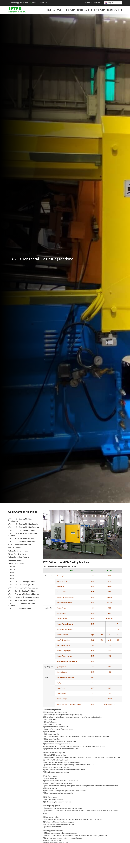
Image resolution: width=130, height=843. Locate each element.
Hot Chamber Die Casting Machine (108, 10)
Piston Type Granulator (17, 554)
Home (49, 10)
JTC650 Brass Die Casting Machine (22, 585)
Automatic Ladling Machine (18, 557)
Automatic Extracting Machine (19, 551)
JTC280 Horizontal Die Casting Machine (23, 597)
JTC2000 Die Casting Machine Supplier (23, 524)
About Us (57, 10)
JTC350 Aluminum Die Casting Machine (23, 594)
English (110, 3)
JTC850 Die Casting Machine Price (21, 542)
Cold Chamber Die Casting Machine (77, 10)
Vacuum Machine (14, 548)
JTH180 (11, 566)
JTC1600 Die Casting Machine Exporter (23, 527)
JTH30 (11, 579)
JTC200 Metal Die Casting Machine (21, 600)
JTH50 (11, 576)
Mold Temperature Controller (19, 545)
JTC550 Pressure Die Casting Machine (23, 588)
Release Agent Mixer (16, 563)
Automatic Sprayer (15, 560)
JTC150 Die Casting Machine (19, 608)
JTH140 (11, 569)
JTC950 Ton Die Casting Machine (21, 538)
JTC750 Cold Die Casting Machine (21, 582)
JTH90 (11, 572)
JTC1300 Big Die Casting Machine (21, 530)
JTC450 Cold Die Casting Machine (21, 591)
